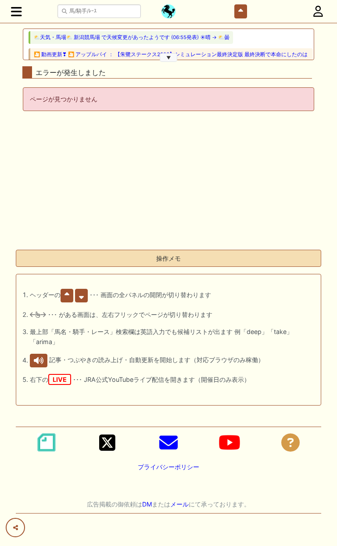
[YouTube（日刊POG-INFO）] (229, 442)
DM (147, 504)
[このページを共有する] (15, 527)
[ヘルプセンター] (290, 442)
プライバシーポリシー (168, 467)
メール (179, 504)
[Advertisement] (168, 181)
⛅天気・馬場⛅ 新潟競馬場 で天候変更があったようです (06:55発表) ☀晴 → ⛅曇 (131, 37)
